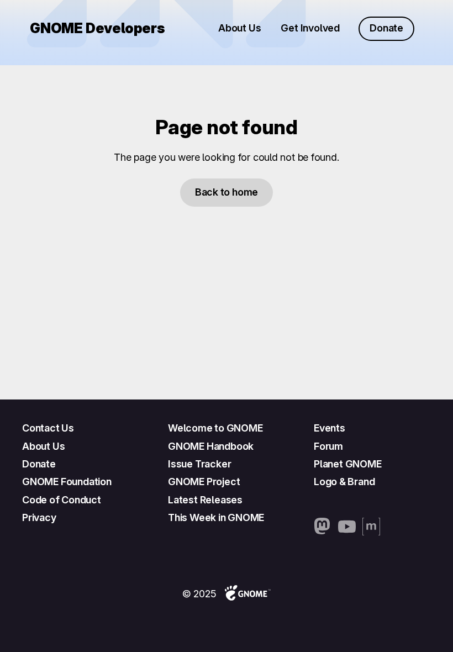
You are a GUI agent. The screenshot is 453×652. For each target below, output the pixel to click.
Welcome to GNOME (215, 428)
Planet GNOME (348, 464)
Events (329, 428)
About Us (239, 28)
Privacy (39, 517)
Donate (386, 28)
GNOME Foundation (67, 481)
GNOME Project (204, 481)
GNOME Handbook (211, 446)
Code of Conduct (61, 500)
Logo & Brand (344, 481)
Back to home (226, 192)
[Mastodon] (322, 526)
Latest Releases (205, 500)
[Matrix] (371, 526)
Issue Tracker (199, 464)
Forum (328, 446)
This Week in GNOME (216, 517)
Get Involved (310, 28)
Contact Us (48, 428)
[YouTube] (347, 526)
